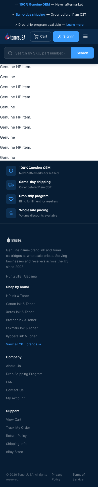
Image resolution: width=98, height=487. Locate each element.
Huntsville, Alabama (21, 276)
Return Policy (16, 436)
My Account (15, 398)
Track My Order (18, 427)
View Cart (13, 419)
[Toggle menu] (85, 36)
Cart (43, 36)
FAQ (9, 382)
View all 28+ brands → (23, 344)
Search (82, 53)
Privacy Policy (57, 477)
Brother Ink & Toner (21, 320)
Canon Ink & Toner (20, 304)
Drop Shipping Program (24, 374)
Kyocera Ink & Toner (21, 336)
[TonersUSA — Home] (15, 36)
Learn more (74, 24)
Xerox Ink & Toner (20, 312)
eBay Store (14, 452)
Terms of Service (79, 477)
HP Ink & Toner (17, 296)
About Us (13, 366)
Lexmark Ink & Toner (22, 328)
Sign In (68, 36)
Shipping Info (16, 444)
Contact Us (15, 390)
